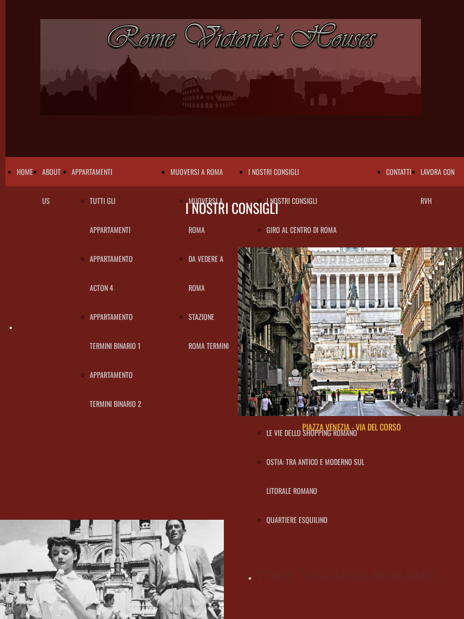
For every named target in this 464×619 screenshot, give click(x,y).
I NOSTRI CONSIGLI (273, 171)
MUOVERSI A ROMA (196, 171)
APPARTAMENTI (92, 171)
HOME (25, 171)
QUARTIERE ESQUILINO (297, 519)
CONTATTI (398, 171)
